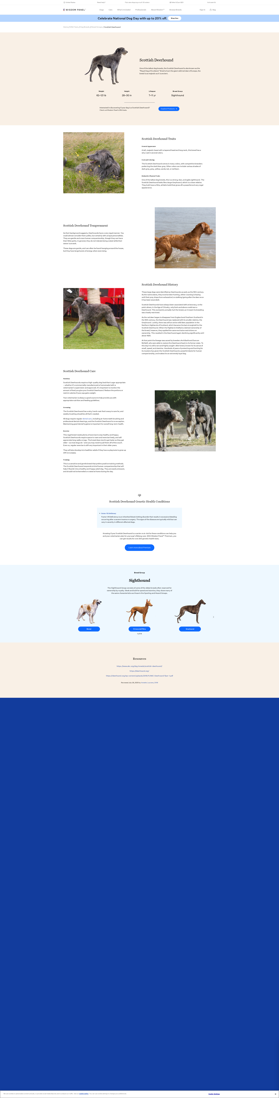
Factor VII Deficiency (108, 513)
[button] (213, 617)
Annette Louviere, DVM (149, 683)
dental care (87, 419)
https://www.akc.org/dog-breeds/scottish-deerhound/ (139, 666)
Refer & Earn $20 (177, 2)
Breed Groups (96, 27)
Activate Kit (211, 2)
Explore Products (169, 109)
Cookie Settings (214, 1094)
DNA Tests (74, 27)
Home (65, 27)
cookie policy (83, 1094)
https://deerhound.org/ (139, 671)
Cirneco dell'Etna (139, 629)
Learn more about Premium (139, 548)
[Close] (275, 1094)
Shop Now (174, 18)
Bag (214, 10)
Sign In (202, 10)
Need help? (101, 2)
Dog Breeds (85, 27)
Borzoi (89, 629)
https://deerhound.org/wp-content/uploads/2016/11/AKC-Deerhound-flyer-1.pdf (139, 676)
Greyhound (190, 629)
